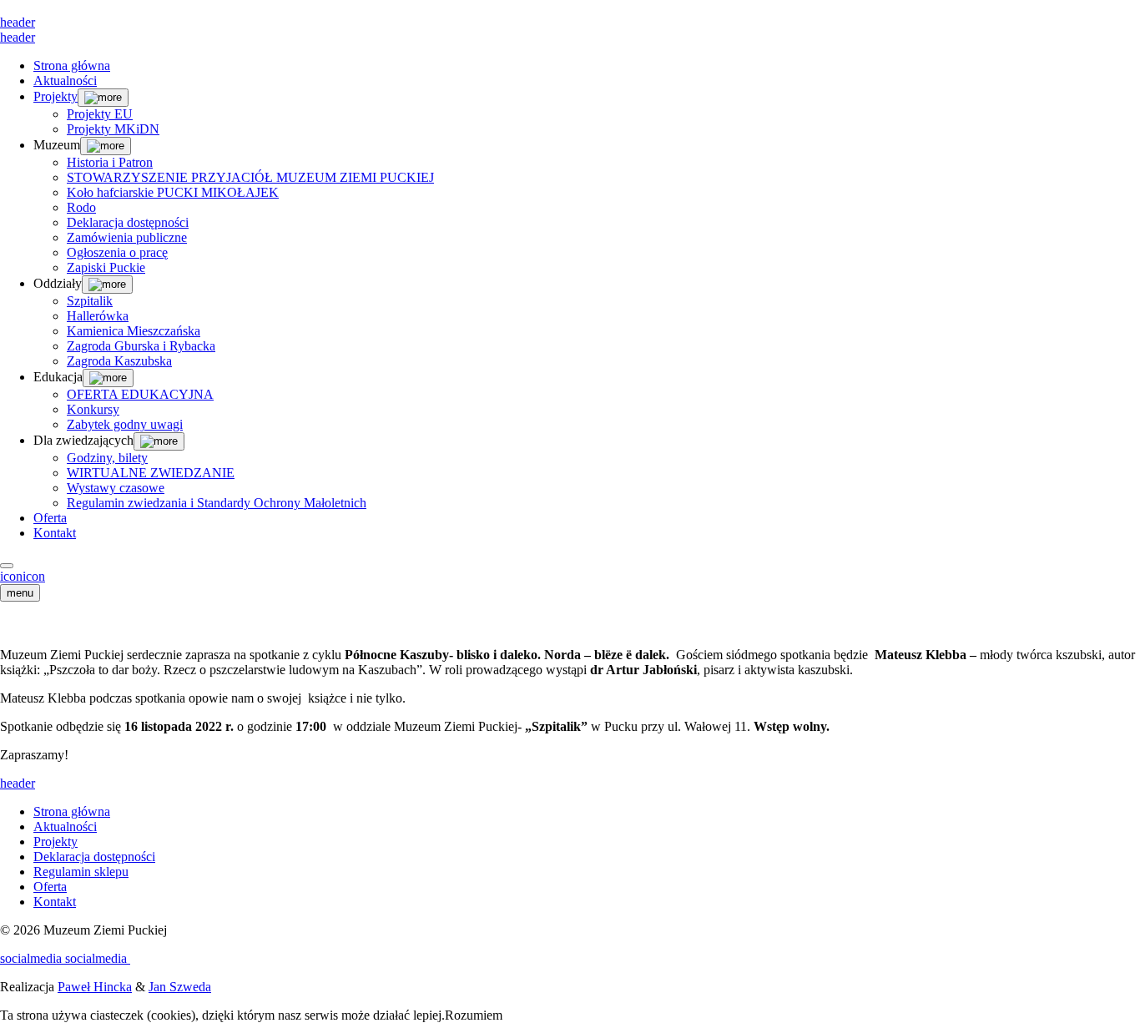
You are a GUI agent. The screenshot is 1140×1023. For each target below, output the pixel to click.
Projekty (55, 96)
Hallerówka (98, 316)
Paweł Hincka (95, 987)
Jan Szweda (180, 987)
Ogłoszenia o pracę (117, 252)
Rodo (81, 207)
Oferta (50, 518)
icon (11, 576)
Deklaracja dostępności (128, 222)
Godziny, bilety (107, 458)
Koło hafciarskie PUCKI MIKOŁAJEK (173, 192)
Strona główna (71, 65)
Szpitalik (90, 301)
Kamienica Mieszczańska (133, 331)
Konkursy (93, 409)
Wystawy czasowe (115, 488)
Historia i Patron (110, 162)
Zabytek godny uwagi (125, 424)
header (17, 22)
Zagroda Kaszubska (119, 361)
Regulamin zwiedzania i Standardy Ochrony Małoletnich (216, 503)
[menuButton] (6, 565)
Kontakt (54, 533)
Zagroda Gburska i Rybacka (141, 346)
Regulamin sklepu (81, 871)
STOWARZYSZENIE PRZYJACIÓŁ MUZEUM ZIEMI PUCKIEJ (250, 177)
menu (20, 593)
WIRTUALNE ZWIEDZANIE (151, 473)
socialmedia (32, 958)
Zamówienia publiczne (127, 237)
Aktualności (65, 80)
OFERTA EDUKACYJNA (140, 394)
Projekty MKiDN (113, 129)
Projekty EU (100, 114)
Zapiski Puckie (106, 267)
